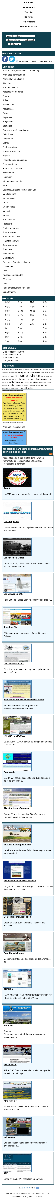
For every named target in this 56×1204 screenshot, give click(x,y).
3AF (6, 1173)
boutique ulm (14, 379)
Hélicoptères (8, 173)
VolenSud (5, 372)
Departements (9, 292)
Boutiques (7, 126)
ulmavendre (15, 388)
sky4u (38, 385)
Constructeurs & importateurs (16, 130)
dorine (44, 379)
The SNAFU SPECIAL (14, 736)
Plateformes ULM (11, 241)
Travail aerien (9, 266)
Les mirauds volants (14, 663)
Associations (8, 104)
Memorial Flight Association (17, 917)
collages (38, 379)
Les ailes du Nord (48, 369)
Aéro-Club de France (14, 953)
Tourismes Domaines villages (16, 262)
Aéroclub (7, 83)
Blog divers (8, 121)
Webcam (7, 279)
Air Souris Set (10, 1101)
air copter (11, 376)
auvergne (49, 376)
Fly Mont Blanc (17, 369)
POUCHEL (9, 1025)
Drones (6, 143)
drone (50, 379)
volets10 (23, 388)
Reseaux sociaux (11, 245)
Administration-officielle (13, 79)
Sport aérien (8, 254)
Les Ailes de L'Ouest (14, 558)
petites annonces (16, 385)
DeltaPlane (8, 134)
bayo (8, 379)
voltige (31, 388)
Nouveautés (29, 7)
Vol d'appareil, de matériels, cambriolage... (22, 70)
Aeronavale (9, 772)
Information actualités (12, 181)
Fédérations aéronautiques (15, 160)
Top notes (29, 17)
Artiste (5, 100)
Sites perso (8, 249)
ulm (42, 385)
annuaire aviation (27, 376)
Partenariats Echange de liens (16, 288)
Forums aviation (10, 164)
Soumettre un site (28, 26)
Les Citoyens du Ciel (14, 594)
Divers (6, 283)
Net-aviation (9, 1137)
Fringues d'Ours (28, 369)
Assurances (8, 109)
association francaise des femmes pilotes (24, 700)
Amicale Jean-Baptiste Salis (17, 844)
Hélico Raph (38, 369)
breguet (22, 379)
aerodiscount (13, 372)
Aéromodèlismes (10, 88)
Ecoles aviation (10, 147)
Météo (5, 202)
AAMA (7, 488)
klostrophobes (40, 382)
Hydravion (7, 177)
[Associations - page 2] (37, 1188)
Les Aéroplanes (11, 521)
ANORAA (8, 989)
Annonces (7, 96)
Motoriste (7, 211)
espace (5, 382)
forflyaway (14, 382)
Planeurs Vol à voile (12, 236)
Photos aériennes (11, 228)
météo (49, 382)
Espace (6, 156)
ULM (5, 271)
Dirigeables (8, 139)
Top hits (28, 12)
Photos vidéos (9, 232)
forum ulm (25, 382)
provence (32, 385)
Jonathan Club (11, 627)
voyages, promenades (13, 275)
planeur (26, 385)
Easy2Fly (9, 369)
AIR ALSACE (10, 1065)
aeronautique (34, 372)
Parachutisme (9, 219)
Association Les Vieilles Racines (20, 881)
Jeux (5, 185)
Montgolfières (9, 207)
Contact (39, 1197)
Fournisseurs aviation (12, 168)
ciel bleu (30, 379)
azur (3, 379)
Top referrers (28, 22)
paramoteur (5, 385)
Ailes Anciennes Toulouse (16, 808)
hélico (32, 382)
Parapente (7, 224)
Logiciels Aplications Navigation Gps (19, 190)
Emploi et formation (11, 151)
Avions (6, 113)
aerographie (23, 372)
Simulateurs (8, 258)
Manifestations (9, 194)
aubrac (43, 376)
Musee (6, 215)
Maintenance (9, 198)
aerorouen (44, 372)
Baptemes (7, 117)
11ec (3, 369)
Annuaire (28, 2)
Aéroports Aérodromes (13, 92)
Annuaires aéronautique (14, 75)
